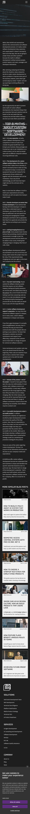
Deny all (15, 806)
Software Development (10, 734)
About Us (6, 759)
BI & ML (6, 740)
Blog (5, 762)
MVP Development (9, 702)
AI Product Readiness (10, 717)
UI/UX (5, 748)
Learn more (5, 798)
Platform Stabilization (10, 708)
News (5, 765)
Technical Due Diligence (11, 705)
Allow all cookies (15, 802)
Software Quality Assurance (12, 743)
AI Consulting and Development (13, 731)
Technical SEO (8, 714)
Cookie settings (15, 810)
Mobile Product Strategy (11, 711)
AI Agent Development (10, 728)
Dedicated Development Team (13, 699)
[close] (27, 766)
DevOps (6, 737)
